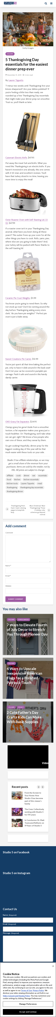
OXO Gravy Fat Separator (17, 421)
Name (8, 566)
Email (8, 576)
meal (40, 483)
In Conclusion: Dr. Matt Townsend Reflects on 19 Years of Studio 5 (34, 823)
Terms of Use (26, 990)
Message (11, 933)
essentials (42, 475)
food (9, 479)
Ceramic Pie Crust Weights (17, 298)
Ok (53, 966)
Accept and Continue (28, 1012)
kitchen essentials (31, 479)
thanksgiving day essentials (31, 487)
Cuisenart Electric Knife (16, 157)
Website (8, 586)
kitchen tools (12, 483)
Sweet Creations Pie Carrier (18, 359)
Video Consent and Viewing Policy (16, 996)
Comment (9, 533)
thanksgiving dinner (15, 491)
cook (18, 475)
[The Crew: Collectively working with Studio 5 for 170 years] (17, 811)
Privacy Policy (38, 990)
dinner (26, 475)
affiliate (10, 475)
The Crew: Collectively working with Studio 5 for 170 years (34, 812)
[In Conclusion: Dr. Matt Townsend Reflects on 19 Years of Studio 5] (17, 822)
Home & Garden (23, 619)
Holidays (10, 54)
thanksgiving (12, 487)
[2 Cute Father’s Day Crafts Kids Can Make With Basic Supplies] (28, 722)
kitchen (17, 479)
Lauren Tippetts (15, 80)
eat (33, 475)
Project (21, 707)
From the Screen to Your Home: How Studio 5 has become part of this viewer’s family (34, 798)
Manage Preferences (28, 1004)
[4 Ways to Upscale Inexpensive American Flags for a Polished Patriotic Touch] (28, 678)
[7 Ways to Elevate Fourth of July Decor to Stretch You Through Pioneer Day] (28, 634)
